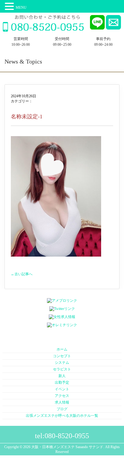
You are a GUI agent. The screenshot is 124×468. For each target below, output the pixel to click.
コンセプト (62, 356)
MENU (21, 7)
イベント (62, 389)
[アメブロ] (62, 301)
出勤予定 (62, 382)
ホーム (62, 349)
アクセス (62, 396)
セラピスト (62, 369)
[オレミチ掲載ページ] (62, 325)
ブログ (62, 409)
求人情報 (62, 402)
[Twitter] (62, 309)
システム (62, 362)
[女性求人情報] (62, 317)
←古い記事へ (22, 274)
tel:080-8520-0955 (62, 436)
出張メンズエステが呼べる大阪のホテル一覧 (62, 415)
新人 (62, 376)
